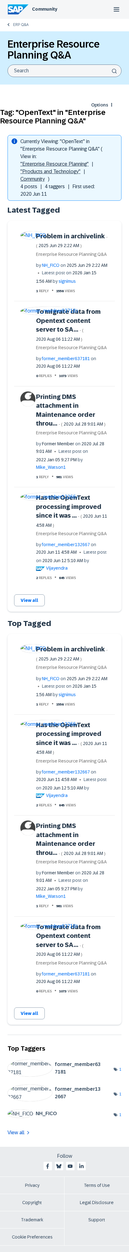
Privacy (32, 1185)
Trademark (32, 1219)
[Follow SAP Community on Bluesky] (58, 1166)
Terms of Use (97, 1185)
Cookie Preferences (32, 1236)
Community (44, 9)
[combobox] (64, 71)
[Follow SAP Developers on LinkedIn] (81, 1166)
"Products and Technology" (50, 171)
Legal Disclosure (97, 1202)
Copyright (32, 1202)
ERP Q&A (20, 25)
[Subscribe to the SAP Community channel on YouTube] (70, 1166)
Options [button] (99, 104)
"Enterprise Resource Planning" (54, 164)
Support (96, 1219)
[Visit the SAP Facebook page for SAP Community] (47, 1166)
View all (29, 600)
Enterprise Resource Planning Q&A (71, 254)
